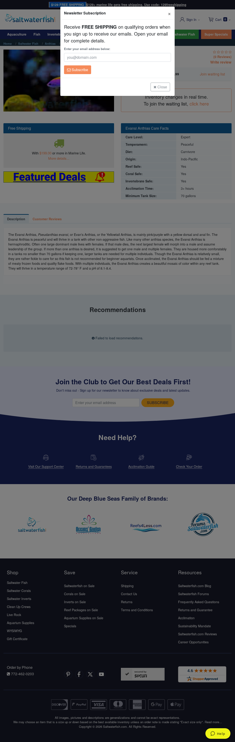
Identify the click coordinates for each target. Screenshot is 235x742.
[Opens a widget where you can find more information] (217, 734)
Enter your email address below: (87, 49)
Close (162, 86)
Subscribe (79, 69)
